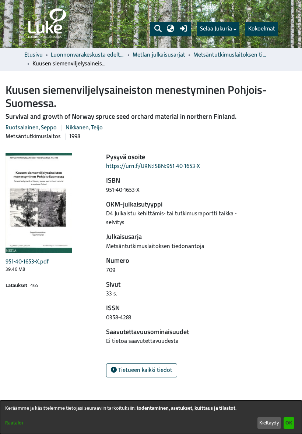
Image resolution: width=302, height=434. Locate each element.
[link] (46, 24)
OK (288, 423)
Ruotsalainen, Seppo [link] (31, 128)
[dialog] (151, 417)
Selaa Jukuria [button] (216, 29)
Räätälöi (14, 423)
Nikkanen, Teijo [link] (84, 128)
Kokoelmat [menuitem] (261, 29)
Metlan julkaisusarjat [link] (159, 55)
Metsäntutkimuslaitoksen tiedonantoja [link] (230, 55)
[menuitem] (218, 29)
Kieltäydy (269, 423)
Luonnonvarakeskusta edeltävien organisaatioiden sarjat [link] (87, 55)
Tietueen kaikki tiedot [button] (144, 370)
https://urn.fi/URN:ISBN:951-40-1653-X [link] (153, 166)
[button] (157, 29)
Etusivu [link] (33, 55)
